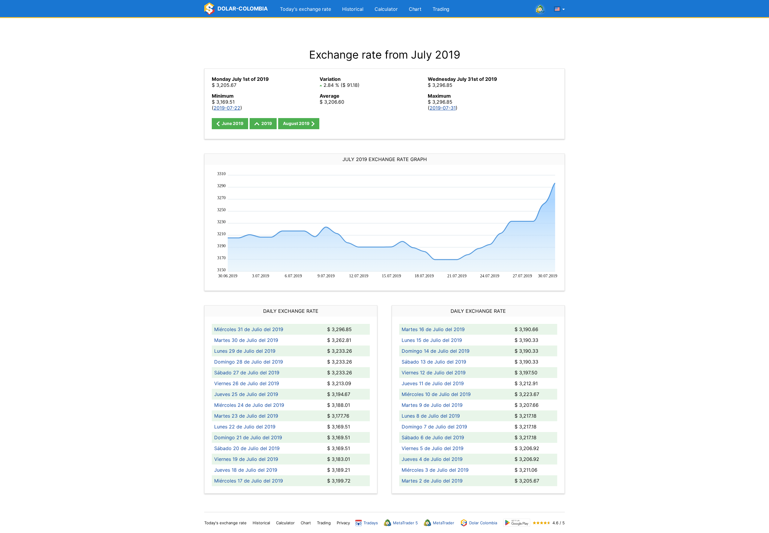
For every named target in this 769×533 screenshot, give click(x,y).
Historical (352, 9)
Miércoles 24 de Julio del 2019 (249, 405)
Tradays (370, 522)
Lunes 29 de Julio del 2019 (244, 351)
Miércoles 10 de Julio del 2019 (436, 394)
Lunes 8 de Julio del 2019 (431, 416)
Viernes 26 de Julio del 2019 (246, 383)
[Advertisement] (384, 33)
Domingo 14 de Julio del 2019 (436, 351)
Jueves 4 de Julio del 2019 (432, 459)
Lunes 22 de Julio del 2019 (244, 427)
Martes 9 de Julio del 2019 (432, 405)
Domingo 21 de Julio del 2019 (248, 437)
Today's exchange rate (305, 9)
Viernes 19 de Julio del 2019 (246, 459)
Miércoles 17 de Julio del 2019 (248, 481)
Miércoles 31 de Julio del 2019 (248, 329)
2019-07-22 (227, 108)
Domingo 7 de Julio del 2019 (434, 427)
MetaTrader (443, 522)
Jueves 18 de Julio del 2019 (245, 470)
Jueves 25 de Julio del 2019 (246, 394)
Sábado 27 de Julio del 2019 (246, 373)
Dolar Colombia (483, 522)
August (296, 123)
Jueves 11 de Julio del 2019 (433, 383)
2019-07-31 (443, 108)
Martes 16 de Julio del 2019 (433, 329)
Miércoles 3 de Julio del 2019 (435, 470)
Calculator (386, 9)
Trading (441, 9)
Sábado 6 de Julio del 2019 (433, 437)
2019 (266, 123)
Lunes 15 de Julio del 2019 (432, 340)
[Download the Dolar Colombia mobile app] (516, 523)
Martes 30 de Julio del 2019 (246, 340)
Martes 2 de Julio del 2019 (432, 481)
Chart (415, 9)
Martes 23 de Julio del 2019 (246, 416)
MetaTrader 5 (405, 522)
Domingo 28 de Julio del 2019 (248, 362)
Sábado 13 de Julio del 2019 (434, 362)
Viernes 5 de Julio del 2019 (433, 448)
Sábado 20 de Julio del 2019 (247, 448)
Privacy (343, 522)
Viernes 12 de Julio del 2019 (434, 373)
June (232, 123)
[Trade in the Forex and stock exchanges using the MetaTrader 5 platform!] (540, 9)
